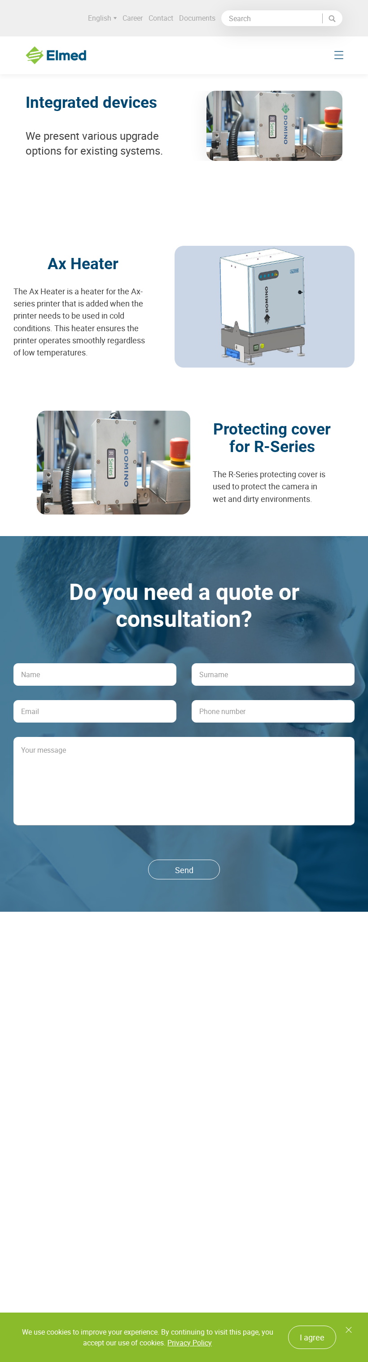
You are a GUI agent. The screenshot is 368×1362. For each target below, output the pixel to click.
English (99, 18)
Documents (197, 18)
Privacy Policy (189, 1343)
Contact (161, 18)
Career (133, 18)
